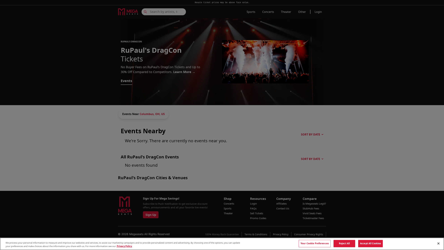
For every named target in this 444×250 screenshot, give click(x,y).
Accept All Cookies (370, 243)
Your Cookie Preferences (315, 243)
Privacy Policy (124, 246)
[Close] (438, 243)
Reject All (344, 243)
